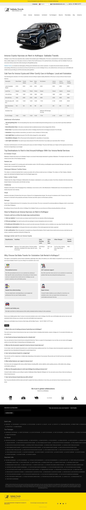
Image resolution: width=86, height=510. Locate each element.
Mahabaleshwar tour (77, 476)
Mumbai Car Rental (63, 440)
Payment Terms (75, 424)
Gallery (45, 424)
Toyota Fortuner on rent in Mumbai (73, 467)
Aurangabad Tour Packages (11, 432)
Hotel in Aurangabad (22, 460)
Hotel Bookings (32, 424)
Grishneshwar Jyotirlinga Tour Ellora (63, 469)
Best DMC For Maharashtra (52, 460)
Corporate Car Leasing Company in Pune (74, 464)
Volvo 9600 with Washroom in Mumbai (50, 474)
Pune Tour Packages (58, 432)
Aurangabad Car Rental (23, 440)
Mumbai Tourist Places (48, 462)
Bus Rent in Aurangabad (29, 452)
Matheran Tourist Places (73, 462)
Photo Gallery (68, 15)
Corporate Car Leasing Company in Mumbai (55, 464)
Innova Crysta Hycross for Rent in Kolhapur (69, 449)
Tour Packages (52, 15)
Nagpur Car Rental (73, 440)
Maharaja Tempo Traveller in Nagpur (53, 445)
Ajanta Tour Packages (47, 432)
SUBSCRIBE (9, 412)
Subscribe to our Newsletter (11, 407)
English (42, 4)
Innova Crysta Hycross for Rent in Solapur (33, 449)
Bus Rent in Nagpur (59, 452)
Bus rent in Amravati (70, 452)
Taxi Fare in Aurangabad (11, 460)
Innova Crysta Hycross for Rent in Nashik (26, 442)
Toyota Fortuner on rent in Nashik (14, 469)
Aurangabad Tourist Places (12, 462)
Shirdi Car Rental (34, 440)
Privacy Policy (10, 426)
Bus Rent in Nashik (40, 452)
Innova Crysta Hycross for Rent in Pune (68, 447)
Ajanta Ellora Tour (64, 460)
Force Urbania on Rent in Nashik (44, 442)
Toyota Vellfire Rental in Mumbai (14, 474)
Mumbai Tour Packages (70, 432)
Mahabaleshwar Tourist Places (13, 464)
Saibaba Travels (8, 65)
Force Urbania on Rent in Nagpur (14, 447)
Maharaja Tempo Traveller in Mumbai (35, 445)
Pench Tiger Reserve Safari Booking (14, 476)
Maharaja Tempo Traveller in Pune (14, 449)
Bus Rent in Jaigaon (32, 454)
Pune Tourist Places (25, 462)
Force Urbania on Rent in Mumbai (50, 447)
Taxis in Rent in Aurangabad (12, 478)
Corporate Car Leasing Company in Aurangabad (17, 467)
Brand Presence (18, 426)
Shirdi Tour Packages (24, 432)
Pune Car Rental (53, 440)
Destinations (37, 15)
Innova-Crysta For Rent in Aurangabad (61, 442)
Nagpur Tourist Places (39, 464)
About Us (61, 15)
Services (30, 15)
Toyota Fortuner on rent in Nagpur (31, 469)
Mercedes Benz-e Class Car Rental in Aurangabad (74, 471)
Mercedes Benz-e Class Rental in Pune (34, 471)
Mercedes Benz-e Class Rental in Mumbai (52, 471)
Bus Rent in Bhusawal (11, 454)
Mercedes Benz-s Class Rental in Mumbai (15, 471)
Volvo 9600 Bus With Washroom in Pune (31, 474)
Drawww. (45, 506)
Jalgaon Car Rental (11, 442)
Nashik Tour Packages (11, 434)
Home (25, 15)
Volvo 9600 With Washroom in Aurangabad (69, 474)
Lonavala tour (67, 476)
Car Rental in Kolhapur (11, 440)
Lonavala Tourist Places (60, 462)
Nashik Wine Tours (78, 469)
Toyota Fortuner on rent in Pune (56, 467)
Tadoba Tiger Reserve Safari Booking (32, 476)
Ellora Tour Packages (35, 432)
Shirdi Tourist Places (36, 462)
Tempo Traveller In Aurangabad (77, 460)
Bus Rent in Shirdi (21, 454)
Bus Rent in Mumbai (81, 452)
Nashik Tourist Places (27, 464)
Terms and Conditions (65, 424)
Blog (74, 15)
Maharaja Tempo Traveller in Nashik (71, 445)
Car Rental (44, 15)
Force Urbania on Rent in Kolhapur (14, 452)
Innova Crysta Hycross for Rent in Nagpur (32, 447)
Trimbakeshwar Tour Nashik (47, 469)
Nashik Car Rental (44, 440)
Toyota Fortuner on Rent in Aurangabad (38, 467)
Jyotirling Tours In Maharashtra (36, 460)
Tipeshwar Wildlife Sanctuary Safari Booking (51, 476)
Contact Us (79, 15)
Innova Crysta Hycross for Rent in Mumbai (16, 445)
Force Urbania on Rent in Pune (51, 449)
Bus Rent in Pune (49, 452)
